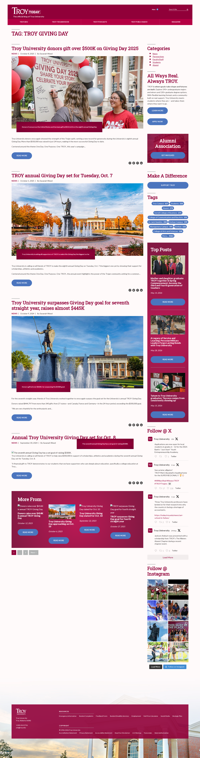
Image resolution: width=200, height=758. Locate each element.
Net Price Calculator (151, 716)
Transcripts (148, 733)
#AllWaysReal (160, 480)
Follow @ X (159, 431)
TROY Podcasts (100, 22)
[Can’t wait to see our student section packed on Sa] (157, 589)
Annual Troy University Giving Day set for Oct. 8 (64, 437)
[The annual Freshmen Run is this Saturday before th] (178, 589)
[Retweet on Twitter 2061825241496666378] (161, 456)
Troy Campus (160, 203)
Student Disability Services (119, 716)
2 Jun (173, 465)
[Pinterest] (137, 163)
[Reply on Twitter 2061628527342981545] (156, 488)
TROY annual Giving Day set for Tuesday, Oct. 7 (62, 175)
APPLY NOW (157, 121)
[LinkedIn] (141, 163)
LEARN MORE (157, 110)
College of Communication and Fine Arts (168, 217)
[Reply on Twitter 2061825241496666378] (156, 456)
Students (157, 62)
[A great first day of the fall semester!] (178, 652)
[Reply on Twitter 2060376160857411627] (156, 551)
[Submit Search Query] (187, 9)
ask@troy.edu (21, 728)
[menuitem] (155, 10)
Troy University (162, 439)
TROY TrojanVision (60, 22)
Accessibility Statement (103, 733)
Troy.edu (24, 22)
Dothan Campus (178, 222)
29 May (173, 531)
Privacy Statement (86, 733)
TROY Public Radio (139, 22)
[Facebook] (130, 163)
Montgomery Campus (161, 226)
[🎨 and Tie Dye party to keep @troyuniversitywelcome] (178, 610)
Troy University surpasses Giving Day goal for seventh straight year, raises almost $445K (70, 305)
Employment (136, 716)
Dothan (180, 226)
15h (172, 439)
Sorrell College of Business (167, 213)
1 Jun (173, 497)
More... (167, 236)
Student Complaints (86, 716)
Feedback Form (101, 716)
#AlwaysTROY (173, 480)
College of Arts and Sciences (167, 231)
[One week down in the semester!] (157, 631)
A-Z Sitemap (137, 733)
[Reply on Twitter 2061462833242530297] (156, 522)
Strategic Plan (177, 716)
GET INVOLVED (167, 155)
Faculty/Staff (158, 59)
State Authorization (162, 733)
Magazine (176, 22)
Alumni (156, 65)
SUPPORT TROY (168, 185)
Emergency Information (67, 716)
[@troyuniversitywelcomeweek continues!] (178, 631)
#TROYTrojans (161, 483)
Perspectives (158, 56)
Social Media (165, 716)
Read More (22, 155)
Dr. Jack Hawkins (157, 222)
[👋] (157, 652)
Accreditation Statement (68, 733)
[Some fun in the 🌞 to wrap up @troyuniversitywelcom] (157, 610)
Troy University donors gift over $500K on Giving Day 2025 (75, 48)
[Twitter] (134, 163)
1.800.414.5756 (22, 725)
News (14, 53)
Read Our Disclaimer (122, 733)
